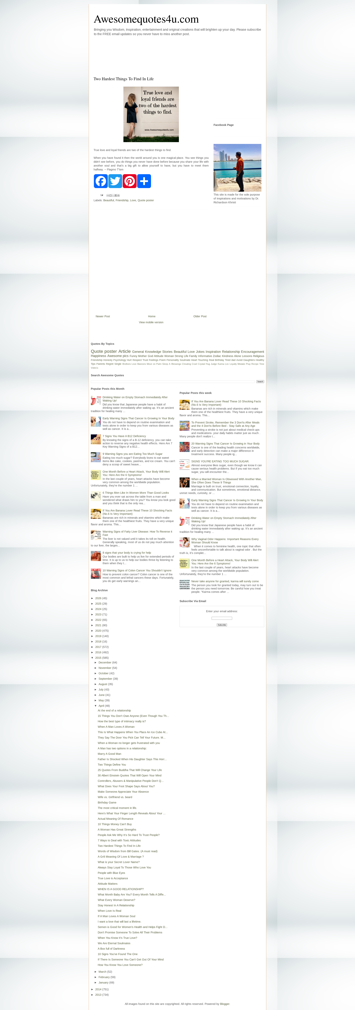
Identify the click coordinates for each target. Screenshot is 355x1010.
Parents (100, 364)
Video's (94, 368)
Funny (133, 356)
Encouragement (252, 352)
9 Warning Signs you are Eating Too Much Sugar (133, 453)
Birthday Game (107, 802)
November (105, 667)
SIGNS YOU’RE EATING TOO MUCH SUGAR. (220, 461)
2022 (98, 619)
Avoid (239, 360)
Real (211, 360)
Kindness (227, 356)
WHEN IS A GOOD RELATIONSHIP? (121, 889)
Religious (258, 356)
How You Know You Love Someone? (120, 964)
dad (233, 360)
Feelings (153, 360)
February (105, 977)
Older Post (200, 316)
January (104, 982)
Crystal (201, 364)
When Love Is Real (109, 910)
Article (124, 351)
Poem (162, 360)
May (102, 700)
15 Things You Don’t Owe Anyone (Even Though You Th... (133, 715)
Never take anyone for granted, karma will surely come (225, 581)
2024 (98, 609)
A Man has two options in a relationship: (122, 748)
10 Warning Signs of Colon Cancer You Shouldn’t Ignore (137, 570)
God (150, 356)
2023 (98, 614)
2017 (98, 646)
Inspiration (213, 352)
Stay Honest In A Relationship (116, 905)
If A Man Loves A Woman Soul (116, 916)
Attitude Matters (107, 883)
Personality (173, 360)
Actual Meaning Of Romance (115, 818)
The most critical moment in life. (117, 807)
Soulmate (185, 360)
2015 (98, 657)
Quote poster (146, 200)
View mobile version (151, 322)
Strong (179, 356)
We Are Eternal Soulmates (114, 943)
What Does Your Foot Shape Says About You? (126, 786)
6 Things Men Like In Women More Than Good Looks (136, 492)
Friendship (122, 200)
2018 (98, 641)
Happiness (98, 356)
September (106, 678)
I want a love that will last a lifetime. (119, 921)
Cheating (186, 364)
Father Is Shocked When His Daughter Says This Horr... (132, 759)
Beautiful (108, 200)
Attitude (158, 356)
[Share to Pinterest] (118, 195)
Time (261, 364)
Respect (137, 360)
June (102, 694)
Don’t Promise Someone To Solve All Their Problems (130, 932)
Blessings (176, 364)
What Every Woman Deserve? (116, 899)
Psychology (119, 360)
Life (186, 356)
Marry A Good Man (109, 753)
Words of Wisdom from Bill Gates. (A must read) (128, 851)
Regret (109, 364)
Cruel (194, 364)
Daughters (249, 360)
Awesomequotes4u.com (146, 18)
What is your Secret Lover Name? (119, 862)
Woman (169, 356)
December (105, 662)
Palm (158, 364)
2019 (98, 636)
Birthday (219, 360)
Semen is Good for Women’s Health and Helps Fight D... (133, 927)
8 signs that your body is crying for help (127, 552)
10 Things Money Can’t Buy (115, 824)
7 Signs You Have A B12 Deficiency (124, 436)
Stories (167, 352)
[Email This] (107, 195)
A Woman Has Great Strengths (117, 829)
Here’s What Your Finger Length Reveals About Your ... (132, 813)
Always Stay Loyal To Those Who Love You (124, 867)
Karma (221, 364)
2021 (98, 625)
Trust (145, 360)
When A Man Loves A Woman (116, 726)
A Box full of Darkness (111, 948)
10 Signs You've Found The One (118, 954)
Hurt (129, 360)
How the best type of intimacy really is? (122, 721)
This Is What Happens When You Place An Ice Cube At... (133, 732)
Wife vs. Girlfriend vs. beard (115, 797)
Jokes (200, 352)
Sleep (165, 364)
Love (133, 200)
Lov (227, 364)
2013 (98, 994)
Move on (151, 364)
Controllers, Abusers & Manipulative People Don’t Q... (131, 780)
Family (193, 356)
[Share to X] (113, 195)
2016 (98, 652)
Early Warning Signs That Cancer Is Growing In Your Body (138, 418)
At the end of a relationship (114, 710)
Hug (208, 364)
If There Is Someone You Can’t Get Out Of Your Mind (131, 959)
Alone (237, 356)
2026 (98, 598)
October (104, 673)
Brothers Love (129, 364)
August (103, 684)
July (101, 689)
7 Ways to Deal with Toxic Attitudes (119, 840)
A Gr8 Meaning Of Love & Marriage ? (121, 856)
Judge (214, 364)
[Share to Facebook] (115, 195)
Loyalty (233, 364)
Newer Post (103, 316)
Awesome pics (118, 356)
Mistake (241, 364)
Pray (248, 364)
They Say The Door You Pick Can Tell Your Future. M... (132, 737)
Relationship (231, 352)
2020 (98, 630)
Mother (142, 356)
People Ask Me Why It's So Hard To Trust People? (129, 835)
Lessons (247, 356)
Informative (205, 356)
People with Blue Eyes (111, 872)
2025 (98, 603)
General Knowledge (146, 352)
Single (117, 364)
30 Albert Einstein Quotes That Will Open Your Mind (129, 775)
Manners (141, 364)
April (102, 705)
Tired (227, 360)
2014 (98, 989)
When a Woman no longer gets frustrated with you (129, 742)
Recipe (254, 364)
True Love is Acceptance (113, 878)
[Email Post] (101, 194)
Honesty (107, 360)
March (103, 971)
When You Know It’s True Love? (117, 937)
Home (151, 316)
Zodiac (217, 356)
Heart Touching (199, 360)
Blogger (224, 1003)
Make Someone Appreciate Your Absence (123, 791)
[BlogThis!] (110, 195)
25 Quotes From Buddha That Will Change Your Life (130, 770)
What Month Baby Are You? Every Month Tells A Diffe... (132, 894)
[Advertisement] (161, 55)
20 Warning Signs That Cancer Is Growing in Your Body (225, 443)
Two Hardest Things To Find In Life (119, 845)
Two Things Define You (112, 764)
